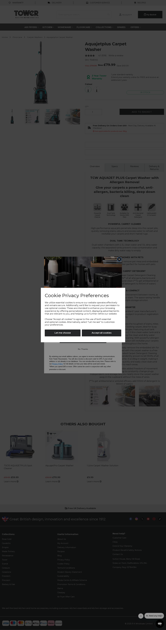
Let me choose (63, 333)
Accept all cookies (102, 333)
